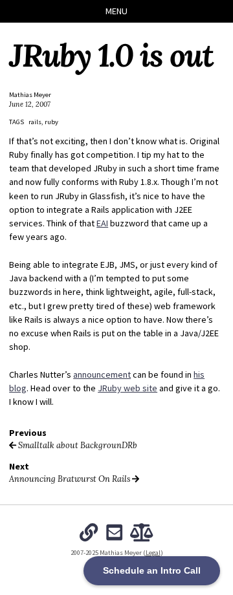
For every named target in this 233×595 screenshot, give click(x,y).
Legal (153, 552)
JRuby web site (127, 388)
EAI (102, 223)
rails (34, 122)
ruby (51, 122)
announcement (102, 374)
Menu (116, 11)
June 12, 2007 (29, 104)
